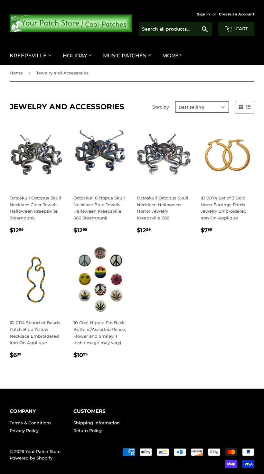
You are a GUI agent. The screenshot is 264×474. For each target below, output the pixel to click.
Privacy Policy (24, 430)
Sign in (203, 14)
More (170, 56)
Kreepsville (29, 56)
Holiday (75, 56)
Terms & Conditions (31, 422)
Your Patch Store (43, 451)
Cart (241, 29)
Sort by (160, 107)
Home (16, 72)
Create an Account (236, 14)
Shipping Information (96, 422)
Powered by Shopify (31, 457)
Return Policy (87, 430)
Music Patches (125, 56)
